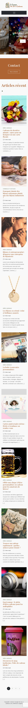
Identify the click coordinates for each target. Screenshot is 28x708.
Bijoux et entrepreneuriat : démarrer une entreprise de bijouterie (13, 254)
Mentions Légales (18, 703)
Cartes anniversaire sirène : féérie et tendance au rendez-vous (14, 426)
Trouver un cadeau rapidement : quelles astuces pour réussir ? (12, 545)
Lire (14, 41)
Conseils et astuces (9, 189)
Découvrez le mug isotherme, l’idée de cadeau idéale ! (14, 663)
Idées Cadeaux (14, 29)
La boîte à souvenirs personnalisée (11, 368)
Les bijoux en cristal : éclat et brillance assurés (13, 312)
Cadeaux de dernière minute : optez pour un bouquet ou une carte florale (12, 133)
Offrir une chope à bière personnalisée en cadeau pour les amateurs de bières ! (13, 485)
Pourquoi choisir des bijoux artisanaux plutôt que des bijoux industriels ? (13, 194)
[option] (14, 35)
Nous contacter (14, 71)
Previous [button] (2, 35)
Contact (14, 65)
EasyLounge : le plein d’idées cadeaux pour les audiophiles (13, 604)
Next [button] (25, 35)
